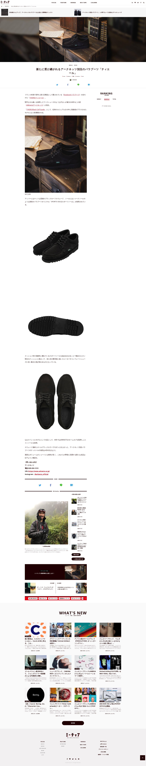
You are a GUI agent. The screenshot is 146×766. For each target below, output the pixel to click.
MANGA (73, 2)
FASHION (7, 6)
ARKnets (69, 76)
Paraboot (78, 76)
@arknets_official (41, 474)
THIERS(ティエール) (36, 98)
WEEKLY (99, 99)
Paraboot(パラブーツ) (71, 95)
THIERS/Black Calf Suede (35, 110)
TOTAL (114, 99)
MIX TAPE (83, 2)
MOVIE (42, 746)
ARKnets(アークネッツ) (34, 105)
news (64, 76)
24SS (83, 76)
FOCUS (54, 2)
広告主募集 (103, 752)
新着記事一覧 (103, 746)
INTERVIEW (63, 744)
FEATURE (63, 2)
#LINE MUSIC (33, 598)
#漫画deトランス (64, 598)
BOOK (42, 750)
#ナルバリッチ (76, 598)
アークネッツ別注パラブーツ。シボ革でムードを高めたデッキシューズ (102, 12)
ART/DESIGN (42, 748)
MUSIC (42, 744)
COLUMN (94, 2)
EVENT (63, 746)
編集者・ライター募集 (103, 754)
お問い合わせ (103, 744)
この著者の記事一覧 (78, 559)
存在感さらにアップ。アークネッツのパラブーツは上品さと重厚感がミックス (30, 12)
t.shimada (74, 79)
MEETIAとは (103, 741)
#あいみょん (42, 598)
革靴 (73, 76)
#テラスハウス (53, 598)
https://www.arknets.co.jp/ (39, 471)
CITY (42, 755)
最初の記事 (76, 554)
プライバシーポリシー (103, 749)
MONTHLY (107, 99)
